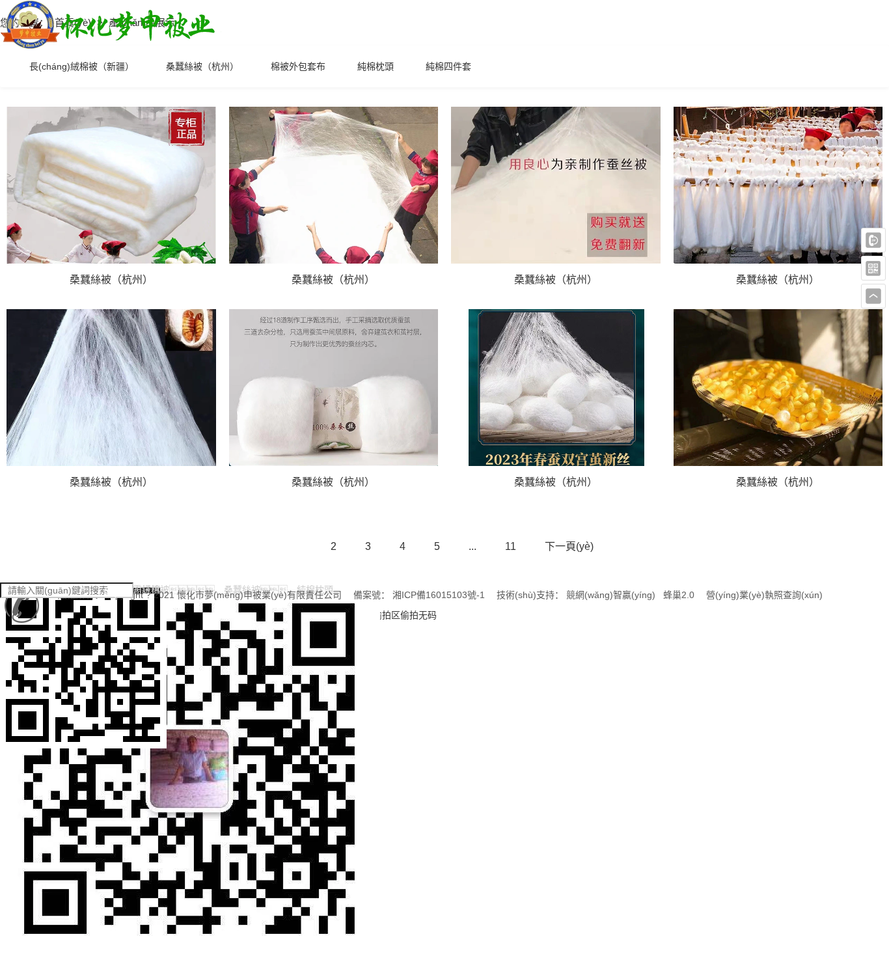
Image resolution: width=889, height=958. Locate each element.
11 (510, 546)
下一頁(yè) (569, 546)
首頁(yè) (74, 22)
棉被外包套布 (298, 66)
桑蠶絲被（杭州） (202, 66)
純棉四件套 (448, 66)
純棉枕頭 (375, 66)
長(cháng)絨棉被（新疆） (81, 66)
